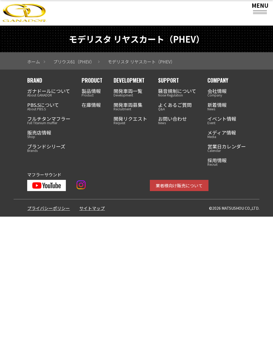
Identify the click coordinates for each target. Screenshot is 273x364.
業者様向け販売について (179, 185)
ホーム (33, 61)
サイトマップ (92, 208)
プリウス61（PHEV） (73, 61)
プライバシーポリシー (48, 208)
